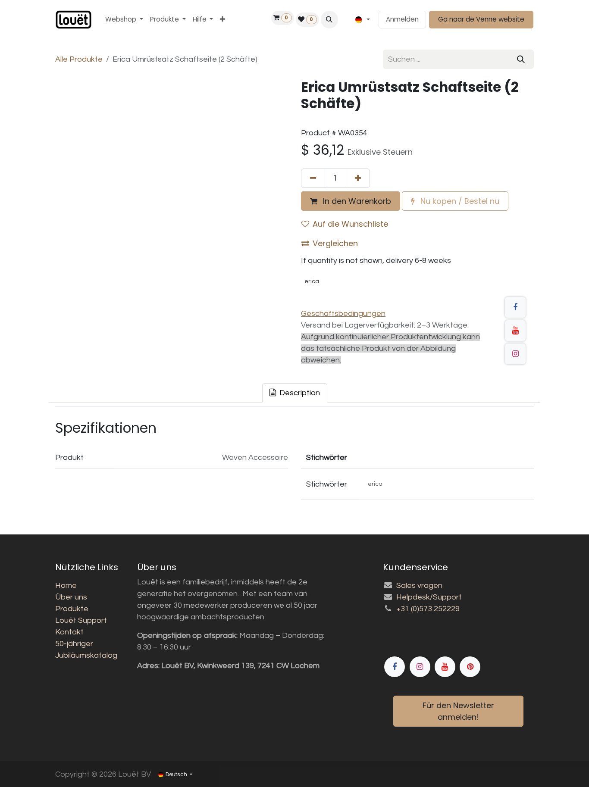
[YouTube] (515, 330)
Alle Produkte (79, 59)
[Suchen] (521, 59)
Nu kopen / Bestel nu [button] (458, 201)
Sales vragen (419, 585)
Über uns (71, 597)
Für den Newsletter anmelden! (458, 711)
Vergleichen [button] (335, 243)
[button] (329, 19)
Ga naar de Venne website (481, 19)
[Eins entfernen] (313, 178)
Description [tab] (299, 393)
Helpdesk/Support (429, 597)
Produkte (71, 609)
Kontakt (69, 632)
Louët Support (81, 620)
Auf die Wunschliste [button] (350, 224)
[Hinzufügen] (358, 178)
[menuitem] (124, 19)
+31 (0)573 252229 (428, 609)
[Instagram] (515, 354)
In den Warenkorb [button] (356, 201)
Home (66, 585)
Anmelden (402, 19)
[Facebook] (515, 307)
